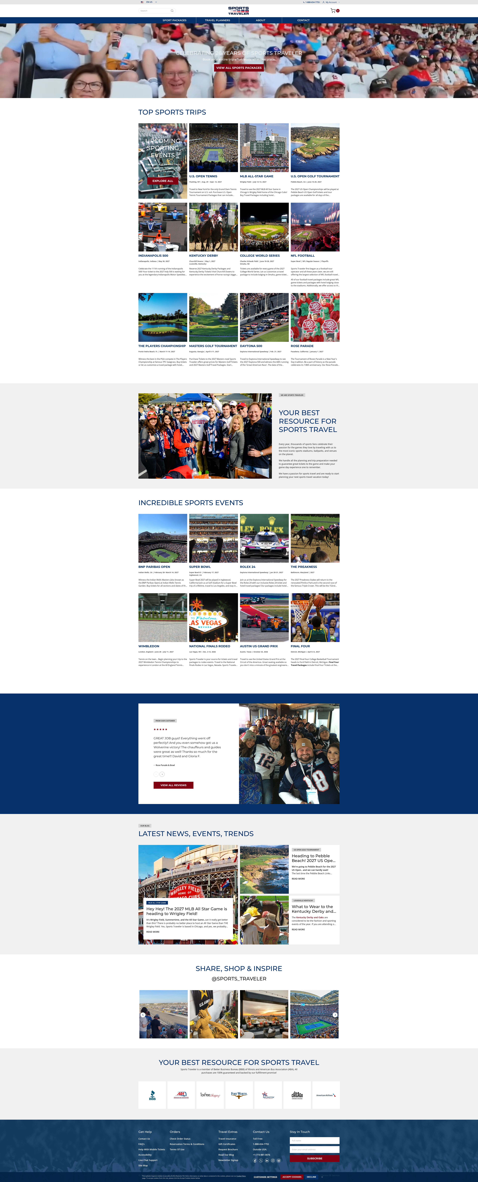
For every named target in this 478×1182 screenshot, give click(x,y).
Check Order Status (180, 1138)
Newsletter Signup (228, 1160)
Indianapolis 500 (153, 255)
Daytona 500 (251, 346)
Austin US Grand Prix (259, 646)
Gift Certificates (226, 1144)
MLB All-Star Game (256, 176)
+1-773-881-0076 (261, 1154)
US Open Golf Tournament (306, 850)
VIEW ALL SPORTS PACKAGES (239, 68)
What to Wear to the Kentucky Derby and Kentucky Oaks (312, 909)
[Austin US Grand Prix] (264, 617)
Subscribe (314, 1158)
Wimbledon (148, 646)
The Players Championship (162, 346)
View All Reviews (173, 785)
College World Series (260, 255)
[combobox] (157, 10)
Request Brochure (228, 1149)
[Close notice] (322, 1177)
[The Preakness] (315, 538)
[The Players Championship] (162, 317)
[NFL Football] (315, 227)
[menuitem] (174, 20)
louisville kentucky (303, 900)
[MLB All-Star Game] (264, 147)
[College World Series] (264, 227)
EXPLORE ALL (162, 181)
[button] (147, 1)
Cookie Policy (241, 1176)
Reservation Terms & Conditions (187, 1144)
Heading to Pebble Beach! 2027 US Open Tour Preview (313, 858)
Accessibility (145, 1154)
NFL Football (303, 255)
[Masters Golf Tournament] (213, 317)
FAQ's (141, 1144)
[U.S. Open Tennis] (213, 147)
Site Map (143, 1165)
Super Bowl (200, 567)
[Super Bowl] (213, 538)
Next (162, 774)
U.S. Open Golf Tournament (315, 176)
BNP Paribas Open (154, 567)
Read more (152, 931)
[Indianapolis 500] (162, 227)
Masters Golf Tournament (213, 346)
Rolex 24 (247, 567)
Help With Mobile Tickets (151, 1149)
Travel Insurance (227, 1138)
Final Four (300, 646)
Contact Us (144, 1138)
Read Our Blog (226, 1154)
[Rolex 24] (264, 538)
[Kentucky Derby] (213, 227)
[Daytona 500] (264, 317)
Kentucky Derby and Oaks (310, 917)
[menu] (239, 20)
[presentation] (142, 1014)
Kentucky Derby (203, 255)
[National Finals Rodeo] (213, 617)
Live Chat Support (147, 1160)
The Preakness (304, 567)
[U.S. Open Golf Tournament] (315, 147)
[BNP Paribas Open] (162, 538)
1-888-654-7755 (312, 2)
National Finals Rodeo (209, 646)
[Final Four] (315, 617)
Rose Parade (302, 346)
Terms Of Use (177, 1149)
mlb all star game (157, 903)
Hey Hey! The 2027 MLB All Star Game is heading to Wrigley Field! (186, 911)
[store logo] (239, 11)
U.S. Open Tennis (203, 176)
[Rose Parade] (315, 317)
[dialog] (239, 1177)
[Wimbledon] (162, 617)
